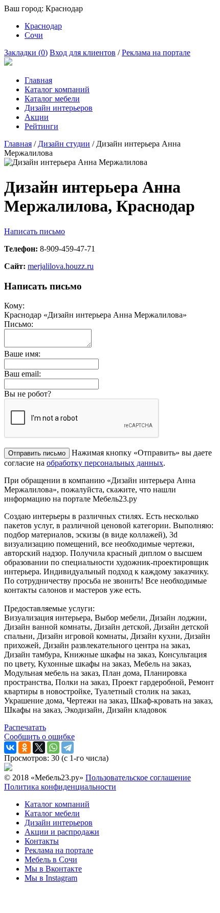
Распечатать (25, 727)
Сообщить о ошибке (39, 736)
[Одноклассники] (24, 747)
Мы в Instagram (51, 878)
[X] (39, 747)
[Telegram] (67, 747)
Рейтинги (41, 126)
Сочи (34, 35)
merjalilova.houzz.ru (61, 266)
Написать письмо (34, 231)
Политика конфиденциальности (60, 786)
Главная (38, 80)
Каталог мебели (52, 98)
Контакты (42, 841)
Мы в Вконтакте (53, 868)
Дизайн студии (64, 143)
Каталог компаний (57, 89)
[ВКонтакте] (10, 747)
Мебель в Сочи (51, 859)
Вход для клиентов (83, 52)
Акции (37, 117)
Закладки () (26, 52)
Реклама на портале (156, 52)
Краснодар (43, 26)
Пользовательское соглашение (138, 777)
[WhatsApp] (53, 747)
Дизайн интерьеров (59, 107)
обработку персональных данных (105, 463)
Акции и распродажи (62, 831)
